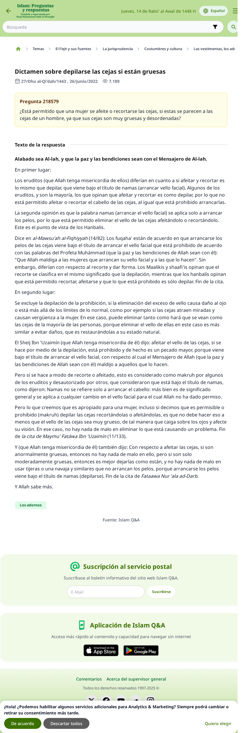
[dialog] (119, 717)
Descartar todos (66, 723)
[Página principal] (18, 49)
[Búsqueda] (233, 27)
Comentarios (89, 679)
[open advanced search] (215, 27)
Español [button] (218, 10)
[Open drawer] (235, 11)
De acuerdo (22, 723)
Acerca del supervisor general (136, 679)
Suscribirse (161, 591)
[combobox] (109, 27)
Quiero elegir (218, 723)
